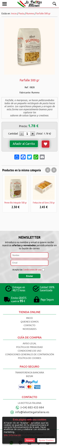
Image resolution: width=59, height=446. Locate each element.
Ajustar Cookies (46, 440)
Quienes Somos (30, 321)
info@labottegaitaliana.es (32, 412)
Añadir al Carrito (24, 144)
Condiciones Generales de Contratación (29, 354)
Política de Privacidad (29, 347)
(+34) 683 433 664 (32, 407)
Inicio (29, 318)
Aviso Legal (29, 343)
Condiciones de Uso (29, 350)
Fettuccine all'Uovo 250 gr (26, 202)
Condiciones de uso (32, 269)
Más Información (12, 435)
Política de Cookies (29, 358)
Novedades (29, 329)
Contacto (29, 325)
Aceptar (29, 440)
